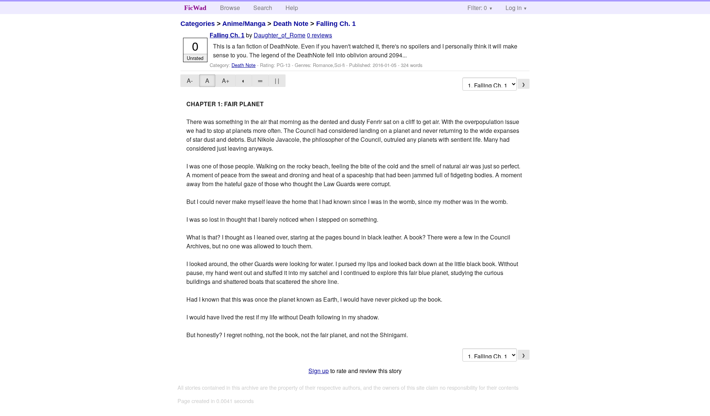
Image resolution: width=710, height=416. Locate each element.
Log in (514, 7)
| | (277, 80)
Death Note (290, 23)
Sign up (318, 370)
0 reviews (319, 35)
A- (190, 80)
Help (291, 7)
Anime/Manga (244, 23)
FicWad (195, 7)
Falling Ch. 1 (336, 23)
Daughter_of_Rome (279, 35)
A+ (225, 80)
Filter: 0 (477, 7)
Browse (230, 7)
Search (262, 7)
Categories (197, 23)
